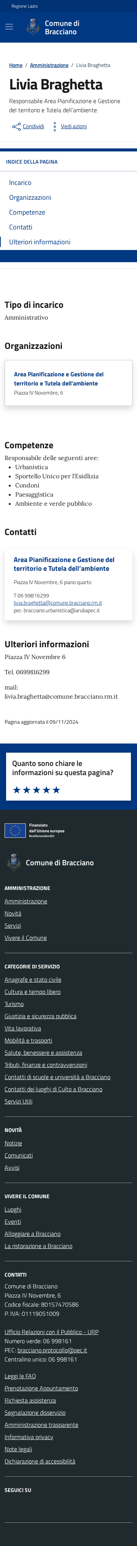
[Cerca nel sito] (116, 27)
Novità (13, 913)
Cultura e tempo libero (33, 991)
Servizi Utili (18, 1101)
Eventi (13, 1221)
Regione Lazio (24, 6)
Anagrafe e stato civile (33, 979)
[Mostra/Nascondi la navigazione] (9, 26)
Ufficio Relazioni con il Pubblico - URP (52, 1331)
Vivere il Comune (26, 937)
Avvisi (12, 1167)
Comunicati (19, 1155)
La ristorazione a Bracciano (38, 1245)
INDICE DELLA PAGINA (31, 162)
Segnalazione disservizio (35, 1412)
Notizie (13, 1143)
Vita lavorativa (23, 1028)
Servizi (13, 925)
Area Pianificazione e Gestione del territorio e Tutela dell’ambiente (59, 378)
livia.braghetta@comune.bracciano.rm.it (58, 603)
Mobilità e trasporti (28, 1040)
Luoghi (13, 1209)
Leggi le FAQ (20, 1375)
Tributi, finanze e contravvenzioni (46, 1064)
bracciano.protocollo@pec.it (52, 1350)
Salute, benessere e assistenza (43, 1052)
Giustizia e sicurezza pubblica (40, 1016)
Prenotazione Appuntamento (41, 1388)
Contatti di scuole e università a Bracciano (57, 1076)
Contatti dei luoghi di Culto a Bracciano (53, 1089)
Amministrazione (26, 901)
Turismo (14, 1003)
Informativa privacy (29, 1436)
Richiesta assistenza (30, 1400)
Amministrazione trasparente (41, 1424)
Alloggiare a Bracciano (33, 1233)
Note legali (18, 1449)
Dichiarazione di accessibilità (40, 1461)
